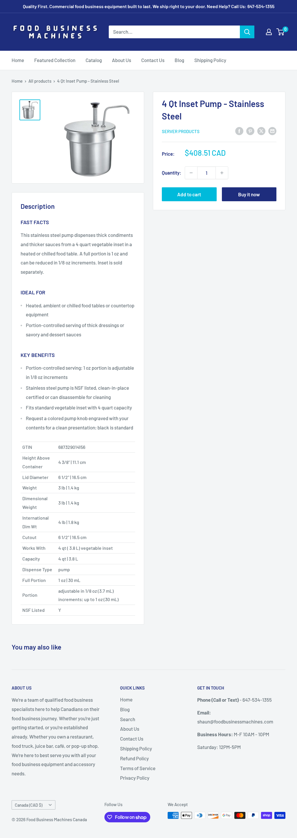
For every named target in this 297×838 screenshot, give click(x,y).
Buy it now (249, 194)
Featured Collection (54, 60)
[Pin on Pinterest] (250, 130)
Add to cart (189, 194)
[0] (280, 31)
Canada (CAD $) (28, 805)
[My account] (269, 32)
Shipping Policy (210, 60)
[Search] (247, 32)
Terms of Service (137, 768)
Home (18, 60)
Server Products (181, 131)
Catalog (94, 60)
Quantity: (171, 172)
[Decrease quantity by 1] (191, 173)
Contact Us (152, 60)
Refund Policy (134, 758)
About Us (121, 60)
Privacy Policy (134, 778)
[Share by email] (272, 130)
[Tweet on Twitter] (261, 130)
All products (39, 81)
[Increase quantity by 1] (222, 173)
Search (127, 719)
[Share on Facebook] (239, 130)
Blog (179, 60)
